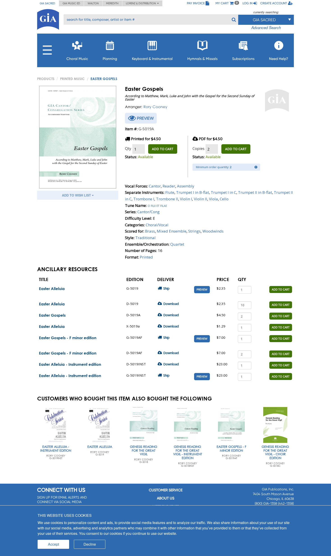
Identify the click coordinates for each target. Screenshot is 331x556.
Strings (194, 231)
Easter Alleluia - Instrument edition (70, 364)
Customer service (165, 490)
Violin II (200, 198)
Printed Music (72, 79)
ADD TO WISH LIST (77, 195)
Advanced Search (266, 27)
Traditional (145, 237)
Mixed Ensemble (171, 231)
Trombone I (143, 198)
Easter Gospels (52, 315)
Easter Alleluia (52, 288)
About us (165, 498)
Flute (169, 192)
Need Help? (278, 59)
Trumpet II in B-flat (255, 192)
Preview (202, 289)
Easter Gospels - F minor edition (67, 338)
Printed (146, 257)
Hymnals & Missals (202, 59)
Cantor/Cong (148, 211)
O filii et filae (157, 205)
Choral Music (77, 59)
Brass (150, 231)
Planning (110, 59)
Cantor (155, 186)
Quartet (177, 244)
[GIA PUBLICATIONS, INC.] (48, 18)
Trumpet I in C (223, 192)
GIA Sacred (47, 3)
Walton (93, 3)
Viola (213, 198)
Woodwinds (213, 231)
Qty (128, 148)
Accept (53, 544)
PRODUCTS (45, 79)
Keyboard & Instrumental (152, 59)
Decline (90, 544)
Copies (198, 148)
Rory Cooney (155, 106)
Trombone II (167, 198)
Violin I (186, 198)
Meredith (112, 3)
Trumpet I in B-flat (192, 192)
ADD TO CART (162, 149)
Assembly (185, 186)
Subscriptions (243, 59)
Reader (169, 186)
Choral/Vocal (157, 224)
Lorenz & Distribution (141, 3)
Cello (224, 198)
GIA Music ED (71, 3)
